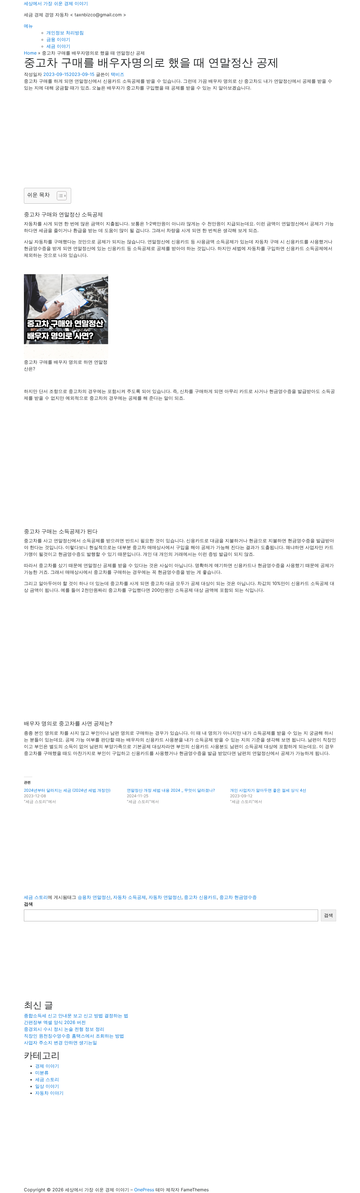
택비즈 (117, 74)
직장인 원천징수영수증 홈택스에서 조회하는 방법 (74, 1036)
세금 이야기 (58, 46)
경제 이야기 (47, 1066)
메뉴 (28, 26)
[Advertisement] (180, 135)
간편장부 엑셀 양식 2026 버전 (55, 1022)
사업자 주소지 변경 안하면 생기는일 (60, 1042)
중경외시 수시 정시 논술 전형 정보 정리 (64, 1029)
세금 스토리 (36, 897)
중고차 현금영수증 (238, 897)
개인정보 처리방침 (65, 32)
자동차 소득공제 (129, 897)
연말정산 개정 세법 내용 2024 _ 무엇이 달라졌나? (171, 790)
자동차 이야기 (49, 1093)
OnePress (144, 1189)
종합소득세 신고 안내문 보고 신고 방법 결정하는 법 (76, 1015)
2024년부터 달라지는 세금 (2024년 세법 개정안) (67, 790)
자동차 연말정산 (164, 897)
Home (30, 53)
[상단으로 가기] (25, 1183)
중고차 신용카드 (200, 897)
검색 (28, 904)
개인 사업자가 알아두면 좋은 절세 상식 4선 (268, 790)
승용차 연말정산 (94, 897)
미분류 (42, 1072)
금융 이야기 (58, 39)
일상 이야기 (47, 1086)
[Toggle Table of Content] (59, 196)
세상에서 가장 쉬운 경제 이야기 (56, 3)
